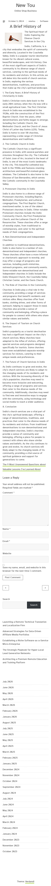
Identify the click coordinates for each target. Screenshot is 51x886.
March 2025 (9, 752)
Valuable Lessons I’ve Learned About (22, 469)
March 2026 (9, 705)
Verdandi (29, 881)
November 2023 (11, 845)
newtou (32, 21)
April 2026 (8, 699)
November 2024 (11, 775)
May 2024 (8, 810)
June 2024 (8, 805)
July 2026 (8, 682)
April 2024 (8, 816)
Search (6, 599)
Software (44, 21)
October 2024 (10, 781)
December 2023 (11, 840)
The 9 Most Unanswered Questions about (24, 464)
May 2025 (8, 740)
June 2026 (8, 687)
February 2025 (10, 758)
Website (7, 553)
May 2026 (8, 693)
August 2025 (9, 723)
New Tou (25, 5)
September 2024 (11, 787)
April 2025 (8, 746)
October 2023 (10, 851)
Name (6, 529)
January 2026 (10, 717)
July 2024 (8, 799)
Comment (9, 493)
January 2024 (10, 834)
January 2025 (10, 764)
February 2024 (10, 828)
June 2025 (8, 734)
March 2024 (9, 822)
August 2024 (9, 793)
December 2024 (11, 769)
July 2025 (8, 728)
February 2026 (10, 711)
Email (6, 541)
